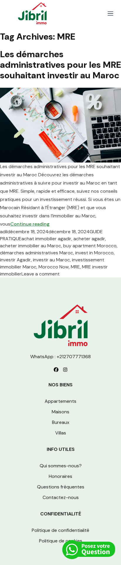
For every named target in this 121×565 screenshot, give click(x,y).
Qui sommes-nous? (61, 466)
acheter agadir (89, 239)
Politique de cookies (60, 541)
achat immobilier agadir (46, 239)
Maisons (60, 412)
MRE (75, 267)
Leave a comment (40, 274)
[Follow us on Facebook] (56, 369)
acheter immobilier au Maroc (30, 246)
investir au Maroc (51, 260)
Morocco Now (53, 267)
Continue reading (30, 224)
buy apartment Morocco (90, 246)
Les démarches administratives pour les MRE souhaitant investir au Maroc (60, 64)
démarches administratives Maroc (36, 253)
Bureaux (60, 422)
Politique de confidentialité (60, 530)
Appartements (60, 401)
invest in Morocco (94, 253)
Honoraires (60, 476)
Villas (60, 433)
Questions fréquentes (60, 487)
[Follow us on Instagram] (65, 369)
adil (3, 232)
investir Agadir (15, 260)
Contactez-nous (61, 497)
